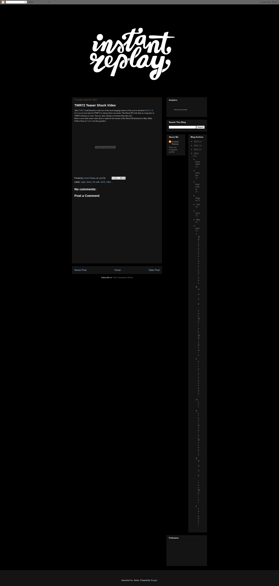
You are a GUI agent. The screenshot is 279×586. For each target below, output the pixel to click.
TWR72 (82, 110)
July (198, 204)
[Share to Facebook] (121, 178)
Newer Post (80, 270)
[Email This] (113, 178)
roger (83, 182)
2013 (196, 141)
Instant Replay (91, 11)
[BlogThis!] (115, 178)
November (197, 163)
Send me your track (180, 109)
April (197, 228)
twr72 (103, 182)
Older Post (154, 270)
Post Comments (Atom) (123, 277)
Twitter (90, 121)
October (197, 174)
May (198, 219)
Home (118, 270)
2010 (196, 153)
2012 (196, 145)
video (108, 182)
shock (88, 182)
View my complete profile (173, 149)
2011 (196, 149)
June (197, 213)
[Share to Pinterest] (124, 178)
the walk (96, 182)
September (197, 186)
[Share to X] (118, 178)
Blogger (154, 580)
